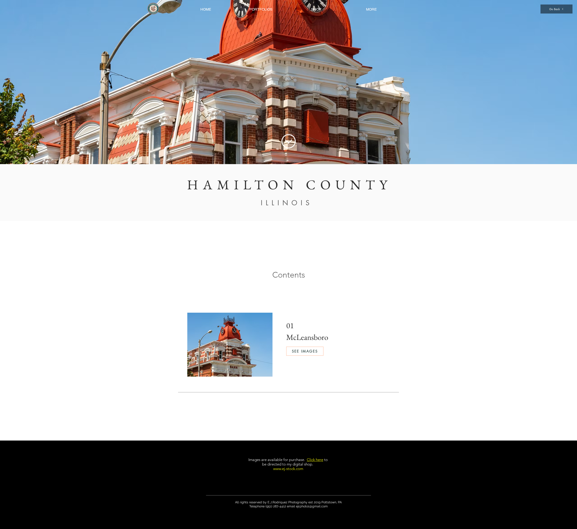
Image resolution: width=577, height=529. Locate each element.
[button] (260, 9)
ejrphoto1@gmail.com (312, 506)
